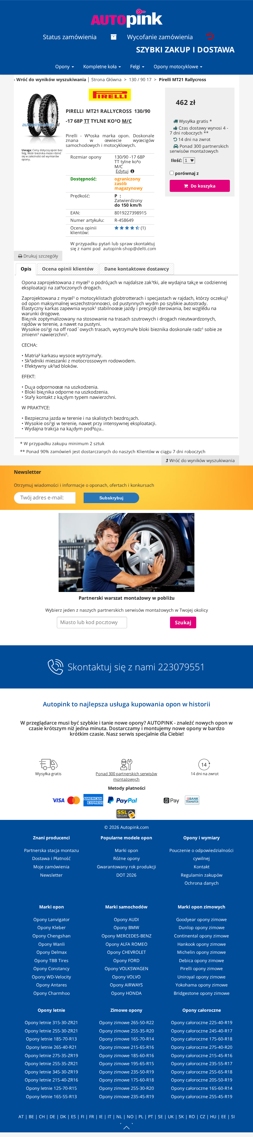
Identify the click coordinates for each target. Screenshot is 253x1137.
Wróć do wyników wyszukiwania (51, 79)
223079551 (181, 667)
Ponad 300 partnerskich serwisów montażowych (126, 776)
